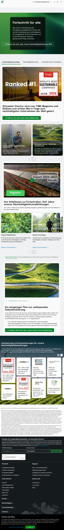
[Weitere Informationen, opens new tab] (9, 247)
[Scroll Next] (61, 355)
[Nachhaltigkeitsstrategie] (11, 62)
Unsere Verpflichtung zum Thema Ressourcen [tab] (31, 257)
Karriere (4, 482)
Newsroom (5, 492)
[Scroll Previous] (58, 355)
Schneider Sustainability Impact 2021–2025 (14, 146)
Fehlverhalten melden (8, 487)
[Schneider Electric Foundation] (52, 62)
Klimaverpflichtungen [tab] (11, 257)
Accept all (30, 527)
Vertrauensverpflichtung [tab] (51, 257)
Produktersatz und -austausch (10, 475)
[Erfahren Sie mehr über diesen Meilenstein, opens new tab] (21, 118)
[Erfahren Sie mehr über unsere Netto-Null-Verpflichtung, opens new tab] (29, 330)
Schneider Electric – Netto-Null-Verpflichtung (45, 145)
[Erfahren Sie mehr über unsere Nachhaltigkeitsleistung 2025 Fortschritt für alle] (28, 44)
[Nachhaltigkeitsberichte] (31, 62)
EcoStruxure (35, 482)
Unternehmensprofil (7, 485)
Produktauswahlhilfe (7, 472)
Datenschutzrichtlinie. (43, 445)
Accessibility (5, 490)
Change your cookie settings (16, 527)
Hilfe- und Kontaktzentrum (39, 467)
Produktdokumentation (8, 467)
